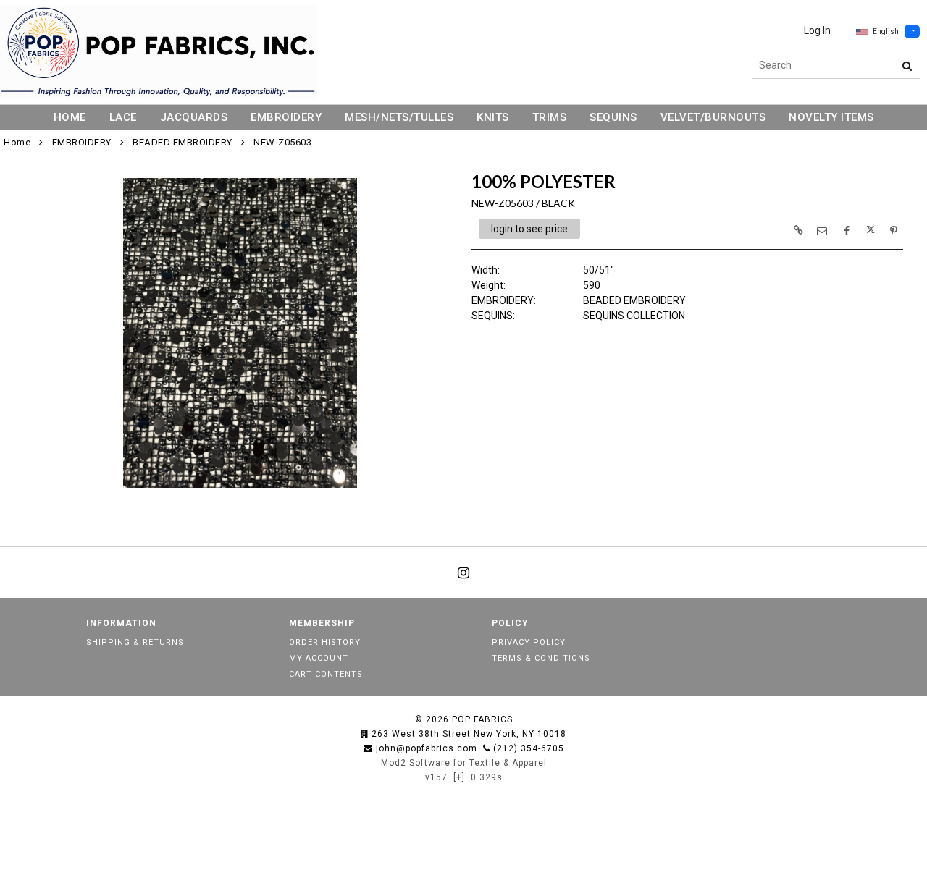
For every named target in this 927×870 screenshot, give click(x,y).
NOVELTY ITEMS (831, 117)
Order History (325, 642)
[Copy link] (798, 230)
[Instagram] (463, 572)
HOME (70, 117)
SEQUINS (613, 117)
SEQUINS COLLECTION (634, 315)
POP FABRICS (482, 719)
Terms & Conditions (541, 658)
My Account (318, 658)
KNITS (493, 117)
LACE (123, 117)
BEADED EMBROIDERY (182, 142)
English (886, 31)
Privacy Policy (529, 642)
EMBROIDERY (286, 117)
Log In (817, 30)
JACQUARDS (194, 117)
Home (17, 142)
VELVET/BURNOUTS (713, 117)
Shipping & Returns (135, 642)
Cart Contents (326, 674)
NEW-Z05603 (282, 142)
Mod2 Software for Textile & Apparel (464, 763)
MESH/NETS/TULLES (399, 117)
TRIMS (549, 117)
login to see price (529, 229)
